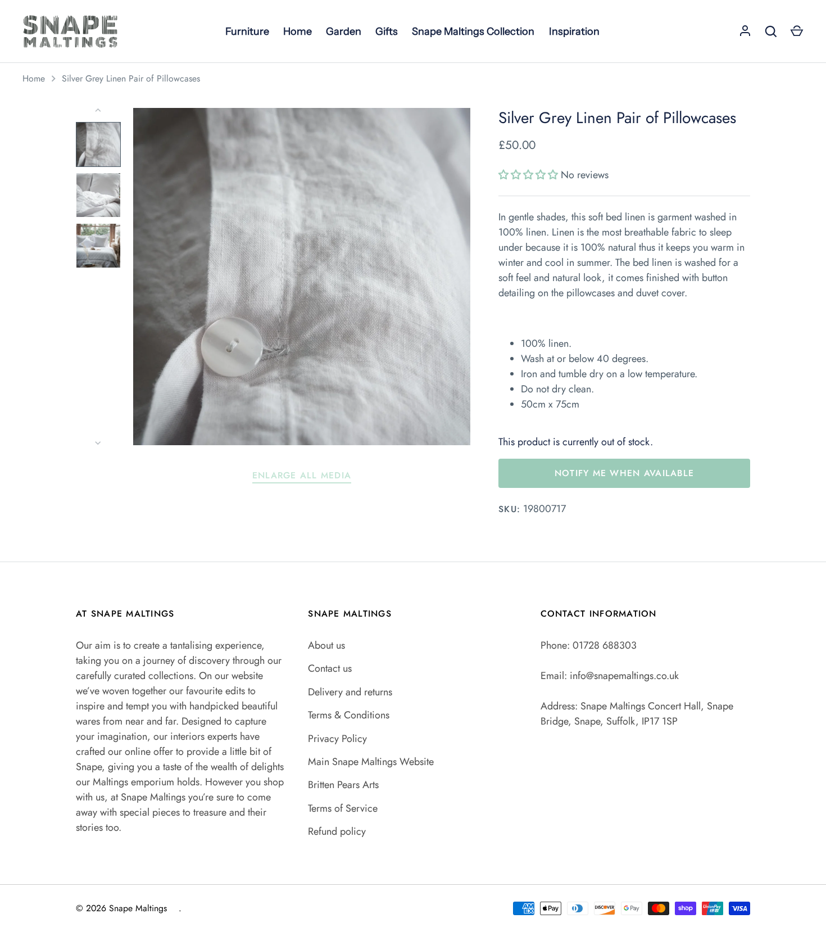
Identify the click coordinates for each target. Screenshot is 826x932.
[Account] (745, 31)
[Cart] (796, 31)
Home (33, 78)
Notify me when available (624, 473)
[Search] (771, 31)
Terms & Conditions (348, 715)
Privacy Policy (337, 738)
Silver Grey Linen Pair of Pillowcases (131, 78)
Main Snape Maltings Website (371, 761)
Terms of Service (343, 808)
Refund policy (337, 831)
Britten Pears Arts (343, 784)
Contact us (330, 668)
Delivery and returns (350, 692)
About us (326, 645)
